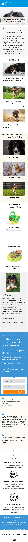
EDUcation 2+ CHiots (14, 177)
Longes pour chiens (14, 247)
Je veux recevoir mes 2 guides (14, 392)
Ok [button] (14, 539)
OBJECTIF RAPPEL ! (14, 198)
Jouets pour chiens (14, 227)
